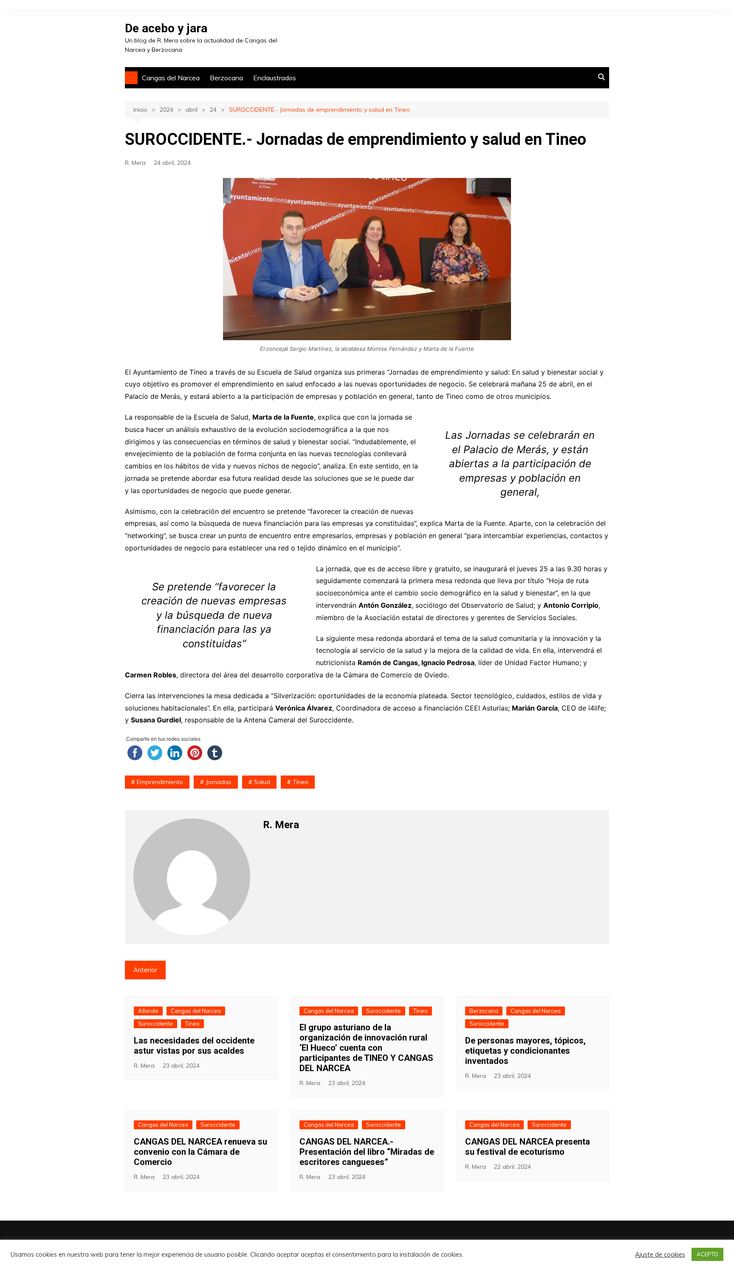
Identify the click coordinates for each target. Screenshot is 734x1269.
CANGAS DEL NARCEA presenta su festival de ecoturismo (527, 1146)
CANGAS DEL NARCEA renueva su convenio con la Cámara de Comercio (200, 1151)
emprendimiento (160, 782)
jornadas (218, 782)
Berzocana (226, 77)
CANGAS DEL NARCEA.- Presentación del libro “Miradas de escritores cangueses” (366, 1151)
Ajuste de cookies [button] (660, 1254)
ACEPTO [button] (707, 1254)
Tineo (300, 782)
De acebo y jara (166, 28)
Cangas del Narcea (171, 77)
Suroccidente (155, 1023)
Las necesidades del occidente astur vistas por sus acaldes (194, 1045)
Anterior (145, 970)
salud (262, 782)
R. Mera (135, 162)
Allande (148, 1010)
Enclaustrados (274, 77)
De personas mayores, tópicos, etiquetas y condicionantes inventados (525, 1050)
